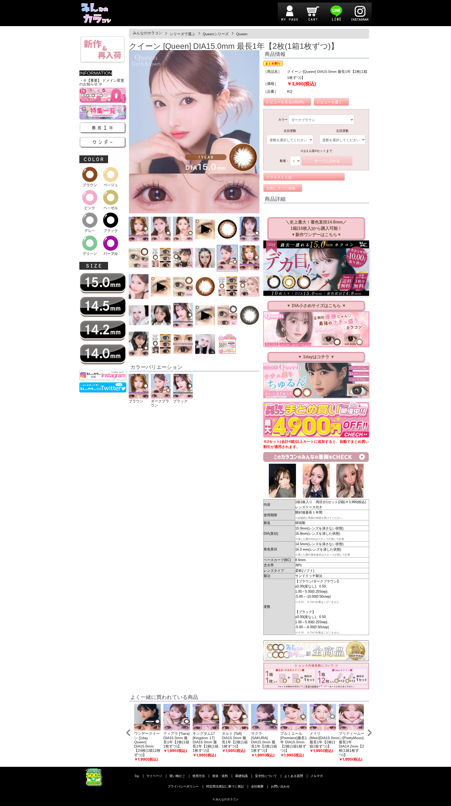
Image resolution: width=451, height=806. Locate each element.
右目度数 (342, 131)
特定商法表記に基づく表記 (225, 786)
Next (370, 732)
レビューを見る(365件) (285, 102)
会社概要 (257, 786)
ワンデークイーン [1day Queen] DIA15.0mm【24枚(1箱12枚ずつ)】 (147, 744)
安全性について (266, 776)
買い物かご (177, 776)
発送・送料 (220, 776)
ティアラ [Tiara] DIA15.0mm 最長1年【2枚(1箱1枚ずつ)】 (176, 740)
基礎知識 (241, 776)
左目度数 (290, 131)
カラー (283, 119)
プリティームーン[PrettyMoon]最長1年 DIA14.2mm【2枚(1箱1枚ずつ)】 (351, 744)
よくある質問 (293, 776)
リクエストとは (279, 177)
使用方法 (198, 776)
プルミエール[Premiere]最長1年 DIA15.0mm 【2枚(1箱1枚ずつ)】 (293, 742)
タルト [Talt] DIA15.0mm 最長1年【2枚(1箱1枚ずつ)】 (235, 740)
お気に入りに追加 (280, 188)
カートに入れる (327, 161)
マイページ (154, 776)
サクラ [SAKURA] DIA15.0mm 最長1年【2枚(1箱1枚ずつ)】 (264, 742)
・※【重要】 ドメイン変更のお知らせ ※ (101, 82)
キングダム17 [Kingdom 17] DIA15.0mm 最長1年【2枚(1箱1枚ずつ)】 (205, 742)
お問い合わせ (280, 786)
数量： (284, 161)
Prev (128, 732)
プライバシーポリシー (183, 786)
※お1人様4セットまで (316, 151)
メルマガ (316, 776)
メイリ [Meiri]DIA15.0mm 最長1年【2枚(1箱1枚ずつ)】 (324, 740)
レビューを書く (329, 102)
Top (136, 776)
